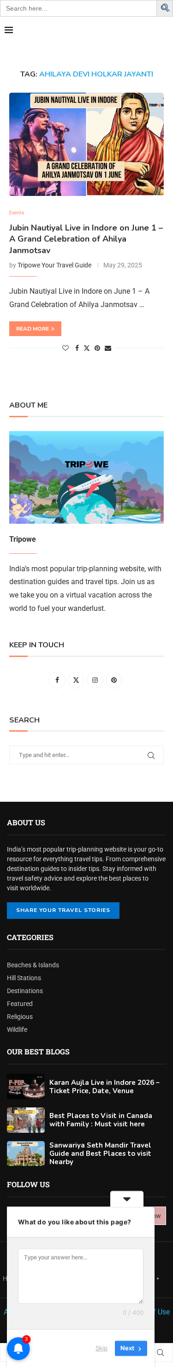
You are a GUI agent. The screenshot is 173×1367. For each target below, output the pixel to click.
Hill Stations (24, 978)
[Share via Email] (108, 348)
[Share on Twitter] (87, 348)
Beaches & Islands (33, 965)
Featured (20, 1003)
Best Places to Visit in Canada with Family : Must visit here (100, 1120)
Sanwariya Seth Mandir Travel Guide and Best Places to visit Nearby (100, 1153)
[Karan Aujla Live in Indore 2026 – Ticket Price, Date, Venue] (26, 1086)
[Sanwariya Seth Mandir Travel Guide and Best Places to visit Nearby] (26, 1153)
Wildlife (17, 1029)
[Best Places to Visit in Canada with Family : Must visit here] (26, 1120)
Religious (20, 1016)
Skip (101, 1348)
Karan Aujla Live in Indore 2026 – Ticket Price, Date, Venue (104, 1086)
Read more (32, 328)
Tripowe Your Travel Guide (54, 265)
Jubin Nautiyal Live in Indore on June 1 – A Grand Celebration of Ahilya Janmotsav (86, 239)
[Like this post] (65, 348)
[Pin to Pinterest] (97, 348)
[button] (166, 6)
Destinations (25, 991)
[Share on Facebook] (77, 348)
